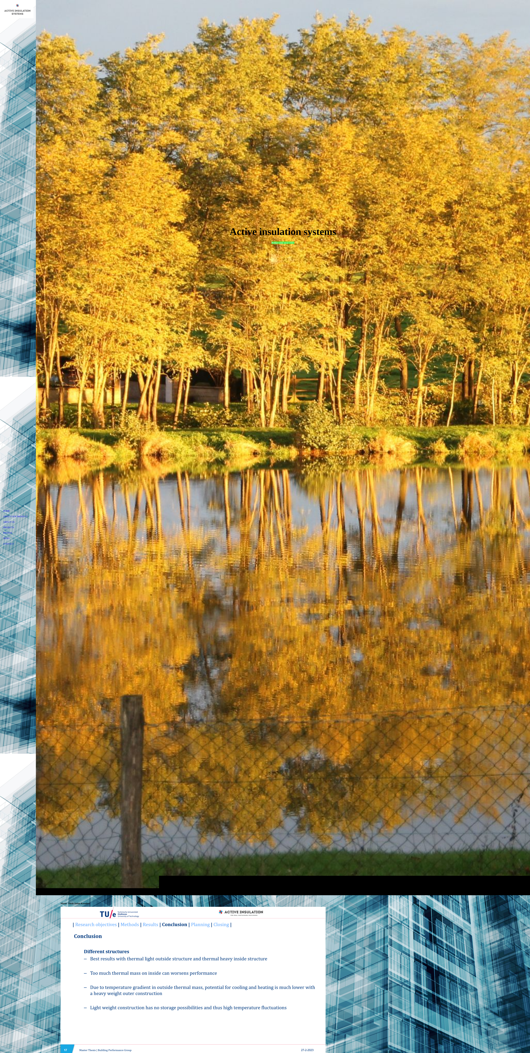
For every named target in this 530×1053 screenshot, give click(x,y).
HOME (6, 511)
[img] (283, 447)
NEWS (6, 538)
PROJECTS (8, 527)
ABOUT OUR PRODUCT (15, 516)
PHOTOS (7, 533)
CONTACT (8, 544)
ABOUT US (8, 522)
